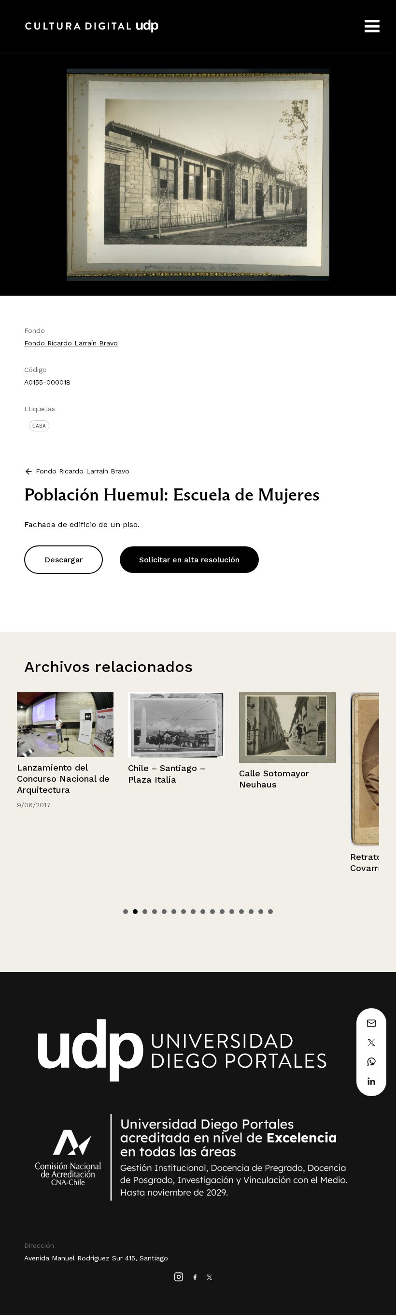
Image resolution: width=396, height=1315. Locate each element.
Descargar (63, 559)
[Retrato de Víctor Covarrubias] (290, 769)
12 (231, 911)
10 (212, 911)
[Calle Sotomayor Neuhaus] (179, 727)
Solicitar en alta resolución (189, 559)
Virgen (366, 834)
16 (270, 911)
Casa (39, 425)
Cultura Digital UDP (91, 31)
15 (260, 911)
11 (222, 911)
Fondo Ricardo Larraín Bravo (71, 343)
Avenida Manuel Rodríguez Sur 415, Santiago (96, 1258)
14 (251, 911)
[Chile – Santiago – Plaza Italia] (68, 725)
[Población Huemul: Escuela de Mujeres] (198, 174)
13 (241, 911)
